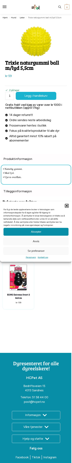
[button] (67, 205)
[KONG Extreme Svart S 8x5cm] (18, 277)
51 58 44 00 (40, 397)
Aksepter (36, 231)
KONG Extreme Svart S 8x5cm (18, 296)
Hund (13, 17)
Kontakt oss (43, 257)
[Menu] (8, 7)
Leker (22, 17)
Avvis (36, 241)
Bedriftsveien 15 (34, 386)
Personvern (31, 257)
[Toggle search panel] (60, 7)
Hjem (5, 17)
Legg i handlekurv (36, 95)
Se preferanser (36, 250)
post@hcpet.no (34, 401)
